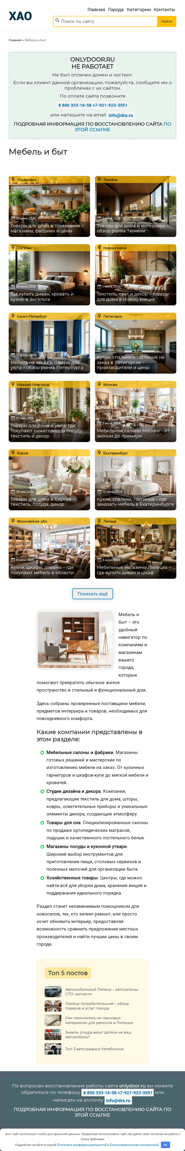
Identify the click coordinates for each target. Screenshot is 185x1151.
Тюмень (110, 179)
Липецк (109, 521)
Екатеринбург (115, 453)
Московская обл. (32, 521)
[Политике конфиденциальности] (81, 1145)
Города (116, 9)
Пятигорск (112, 316)
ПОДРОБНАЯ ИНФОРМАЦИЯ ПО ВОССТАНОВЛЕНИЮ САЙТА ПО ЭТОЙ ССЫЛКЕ (92, 1112)
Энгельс (24, 248)
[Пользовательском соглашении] (134, 1145)
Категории (139, 9)
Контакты (164, 9)
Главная (96, 9)
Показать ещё (93, 594)
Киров (22, 453)
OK (165, 1145)
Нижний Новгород (33, 384)
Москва (109, 384)
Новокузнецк (114, 248)
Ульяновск (26, 179)
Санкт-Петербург (31, 316)
